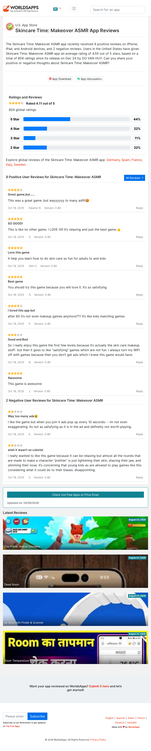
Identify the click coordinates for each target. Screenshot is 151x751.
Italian (131, 717)
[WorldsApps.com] (22, 8)
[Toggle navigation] (74, 8)
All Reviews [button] (133, 178)
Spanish (120, 717)
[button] (57, 8)
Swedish (132, 722)
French (141, 717)
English (109, 717)
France (137, 160)
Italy (9, 164)
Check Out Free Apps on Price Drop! (75, 494)
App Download (61, 78)
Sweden (20, 164)
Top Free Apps (13, 726)
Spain (126, 160)
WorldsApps (134, 727)
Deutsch (119, 722)
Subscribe (37, 716)
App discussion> (91, 78)
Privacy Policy (98, 739)
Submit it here (99, 686)
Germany (113, 160)
